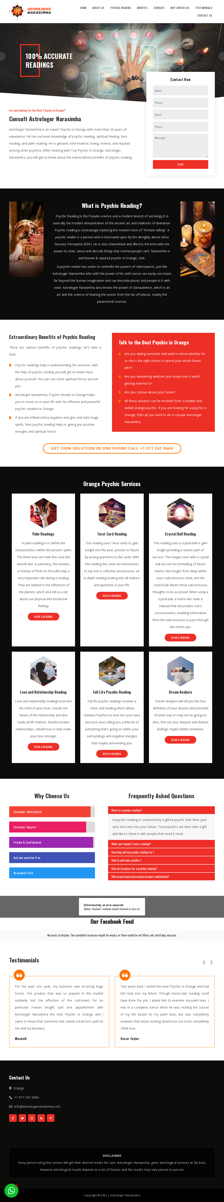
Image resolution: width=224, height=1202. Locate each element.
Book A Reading (43, 616)
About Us (98, 8)
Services (159, 8)
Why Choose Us (179, 8)
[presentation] (204, 961)
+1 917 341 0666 (26, 1097)
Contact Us (204, 15)
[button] (11, 1191)
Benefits (142, 8)
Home (83, 8)
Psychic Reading (120, 8)
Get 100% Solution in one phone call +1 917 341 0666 (112, 448)
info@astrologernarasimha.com (37, 1106)
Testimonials (203, 8)
